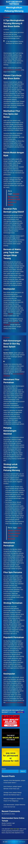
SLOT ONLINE (6, 17)
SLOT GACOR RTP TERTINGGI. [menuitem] (14, 702)
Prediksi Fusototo (7, 825)
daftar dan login (14, 829)
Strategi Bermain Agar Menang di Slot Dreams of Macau (14, 199)
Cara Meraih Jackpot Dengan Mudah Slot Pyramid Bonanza (14, 533)
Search (4, 768)
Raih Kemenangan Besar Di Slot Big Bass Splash (12, 343)
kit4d (4, 670)
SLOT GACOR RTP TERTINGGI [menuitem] (12, 70)
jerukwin (10, 313)
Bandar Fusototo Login (8, 823)
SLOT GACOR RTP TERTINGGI (16, 842)
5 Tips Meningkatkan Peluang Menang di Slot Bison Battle (13, 23)
